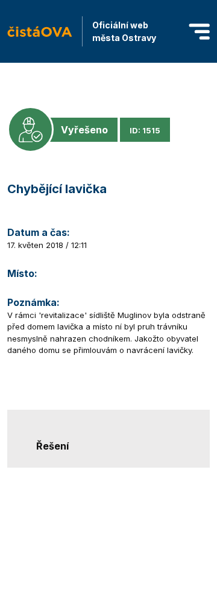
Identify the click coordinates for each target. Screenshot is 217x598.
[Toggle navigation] (199, 31)
